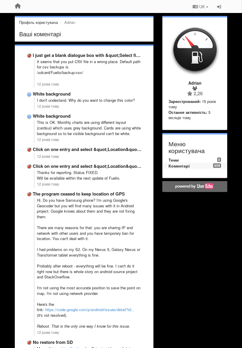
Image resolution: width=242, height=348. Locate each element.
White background (52, 94)
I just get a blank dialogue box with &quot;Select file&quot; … (96, 55)
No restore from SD (53, 342)
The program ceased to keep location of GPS (79, 194)
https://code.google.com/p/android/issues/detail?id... (90, 309)
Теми (174, 160)
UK (202, 6)
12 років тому (48, 84)
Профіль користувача (38, 22)
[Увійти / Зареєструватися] (219, 6)
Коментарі (179, 166)
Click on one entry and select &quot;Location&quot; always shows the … (108, 149)
